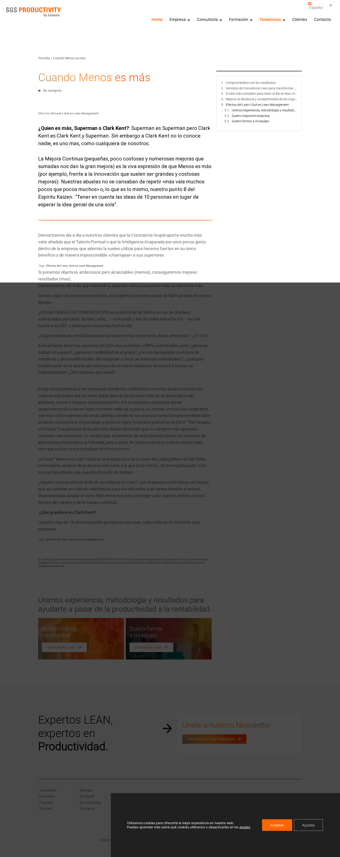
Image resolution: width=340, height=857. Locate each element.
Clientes (299, 19)
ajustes (244, 827)
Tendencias (270, 19)
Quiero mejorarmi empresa (251, 116)
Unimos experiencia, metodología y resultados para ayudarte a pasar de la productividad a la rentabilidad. (264, 110)
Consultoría (207, 19)
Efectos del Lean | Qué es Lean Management (257, 105)
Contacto (322, 19)
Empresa (178, 19)
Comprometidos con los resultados (251, 83)
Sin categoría (52, 90)
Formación (238, 19)
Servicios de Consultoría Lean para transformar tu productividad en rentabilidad (261, 88)
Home (157, 19)
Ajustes (308, 825)
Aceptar (277, 825)
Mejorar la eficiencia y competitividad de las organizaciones (261, 99)
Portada (44, 58)
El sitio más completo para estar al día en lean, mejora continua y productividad (261, 93)
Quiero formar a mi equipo (250, 121)
